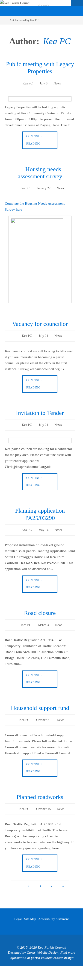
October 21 (43, 713)
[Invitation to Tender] (40, 436)
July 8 (43, 83)
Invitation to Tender (40, 409)
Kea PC (57, 41)
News (57, 83)
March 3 (43, 619)
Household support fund (40, 701)
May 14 (43, 525)
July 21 (43, 333)
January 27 (43, 186)
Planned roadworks (40, 789)
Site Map (30, 910)
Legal (18, 910)
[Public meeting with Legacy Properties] (40, 98)
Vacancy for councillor (40, 321)
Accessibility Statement (53, 910)
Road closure (40, 607)
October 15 (43, 801)
